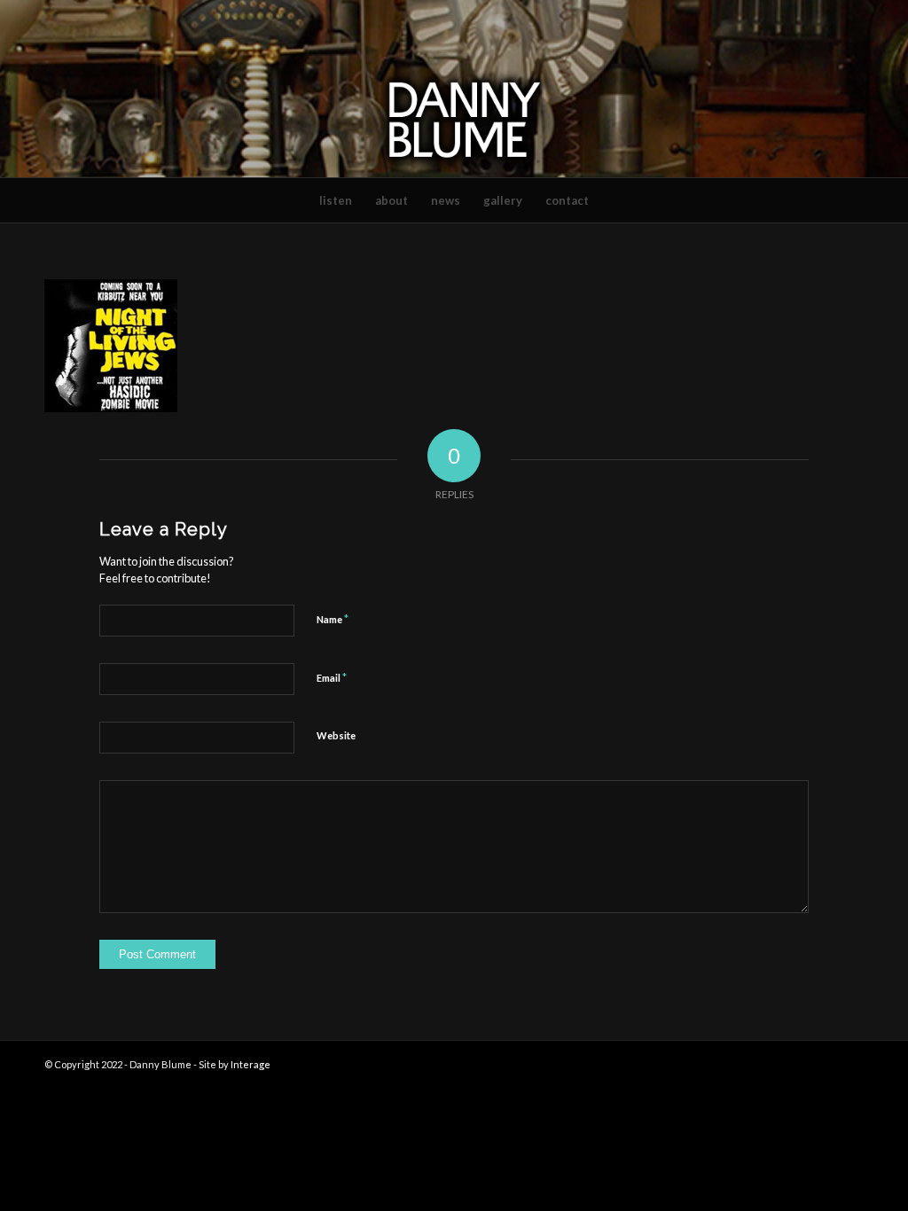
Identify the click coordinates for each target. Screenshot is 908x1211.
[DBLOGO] (454, 88)
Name (332, 619)
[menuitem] (336, 200)
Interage (250, 1064)
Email (332, 677)
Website (336, 735)
